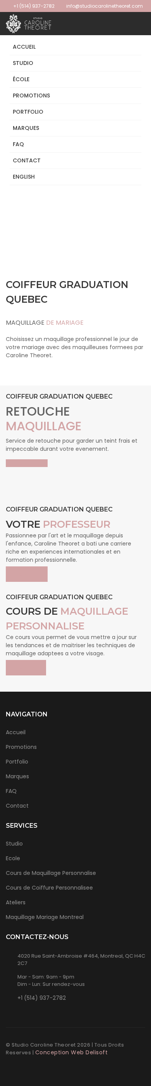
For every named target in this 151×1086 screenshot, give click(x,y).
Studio (23, 63)
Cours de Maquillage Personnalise (51, 873)
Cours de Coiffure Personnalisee (49, 888)
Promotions (31, 95)
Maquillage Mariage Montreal (45, 917)
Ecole (13, 858)
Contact (27, 160)
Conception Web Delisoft (71, 1052)
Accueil (24, 47)
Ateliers (16, 902)
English (24, 177)
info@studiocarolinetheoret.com (104, 6)
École (21, 79)
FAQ (18, 144)
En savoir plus (24, 463)
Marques (26, 128)
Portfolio (17, 761)
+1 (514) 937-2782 (34, 6)
